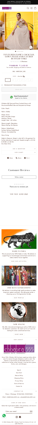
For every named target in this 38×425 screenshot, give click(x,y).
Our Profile (19, 298)
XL (30, 80)
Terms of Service (19, 383)
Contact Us (19, 386)
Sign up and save (18, 402)
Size (18, 76)
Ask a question (19, 148)
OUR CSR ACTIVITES (19, 261)
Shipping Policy (19, 378)
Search (19, 370)
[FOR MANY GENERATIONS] (19, 275)
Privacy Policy (19, 381)
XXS (8, 80)
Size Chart (19, 152)
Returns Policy (19, 375)
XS (13, 80)
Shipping (16, 67)
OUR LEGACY (18, 339)
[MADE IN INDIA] (19, 239)
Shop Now (19, 334)
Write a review (19, 177)
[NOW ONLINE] (19, 312)
